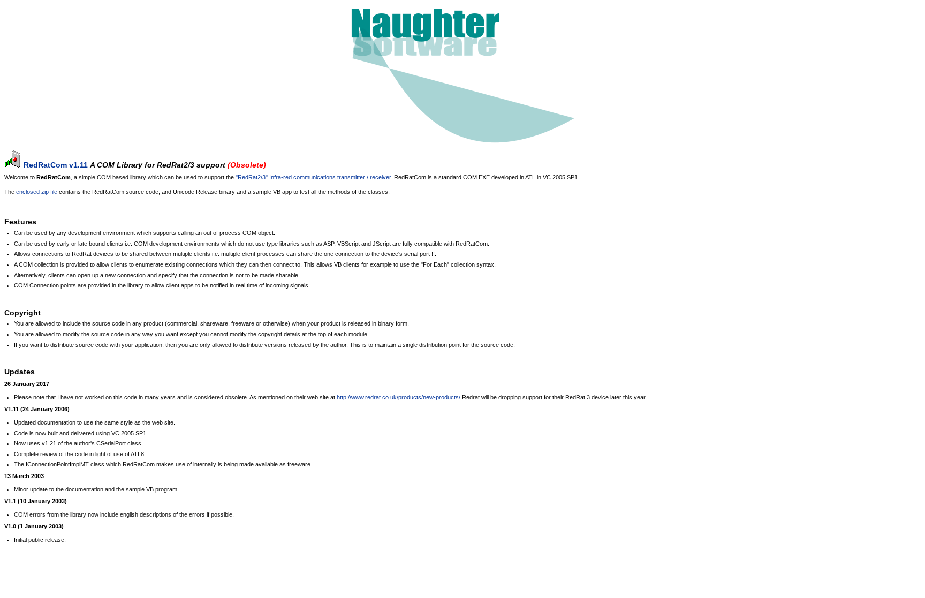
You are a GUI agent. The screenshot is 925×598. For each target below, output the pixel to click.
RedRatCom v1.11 (56, 165)
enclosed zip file (36, 191)
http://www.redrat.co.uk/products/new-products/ (398, 397)
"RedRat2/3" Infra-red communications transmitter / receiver (313, 177)
